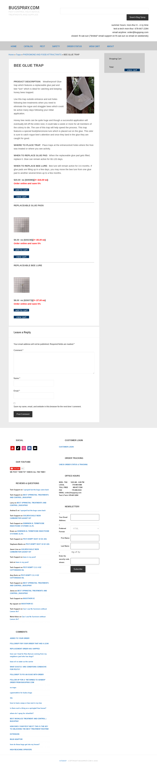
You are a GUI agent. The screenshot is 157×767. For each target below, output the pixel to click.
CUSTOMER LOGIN (66, 447)
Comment (18, 350)
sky (11, 698)
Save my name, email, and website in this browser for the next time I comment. (47, 406)
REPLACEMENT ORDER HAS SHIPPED (25, 649)
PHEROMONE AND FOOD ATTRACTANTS (42, 55)
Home (11, 55)
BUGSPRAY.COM (24, 7)
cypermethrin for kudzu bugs (21, 693)
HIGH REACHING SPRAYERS (21, 750)
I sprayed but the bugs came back (36, 490)
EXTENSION (14, 734)
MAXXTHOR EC (29, 598)
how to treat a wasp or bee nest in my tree (26, 703)
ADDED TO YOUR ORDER (19, 638)
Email (17, 391)
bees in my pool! (29, 557)
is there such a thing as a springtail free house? (28, 708)
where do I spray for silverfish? (22, 713)
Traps (18, 55)
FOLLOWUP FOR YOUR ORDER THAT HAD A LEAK (29, 643)
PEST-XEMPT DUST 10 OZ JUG (35, 539)
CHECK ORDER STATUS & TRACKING (73, 464)
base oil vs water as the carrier (21, 662)
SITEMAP (63, 761)
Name (17, 378)
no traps (13, 687)
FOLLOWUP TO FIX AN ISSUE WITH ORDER (27, 674)
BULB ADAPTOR (16, 739)
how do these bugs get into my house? (25, 744)
